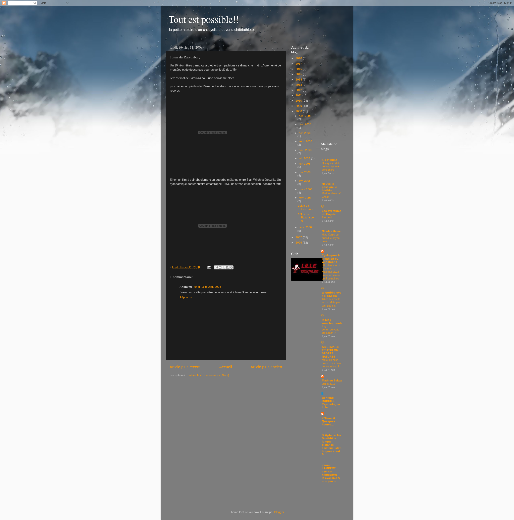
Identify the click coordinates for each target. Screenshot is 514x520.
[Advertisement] (332, 494)
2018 (299, 58)
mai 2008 (305, 172)
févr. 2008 (305, 197)
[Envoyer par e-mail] (216, 267)
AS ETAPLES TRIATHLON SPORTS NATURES (330, 352)
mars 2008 (305, 189)
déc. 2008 (305, 115)
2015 (299, 74)
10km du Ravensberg (306, 217)
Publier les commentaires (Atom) (208, 375)
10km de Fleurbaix (305, 207)
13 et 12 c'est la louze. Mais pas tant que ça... (331, 302)
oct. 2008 (305, 133)
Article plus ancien (266, 367)
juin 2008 (304, 163)
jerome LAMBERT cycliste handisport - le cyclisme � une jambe (331, 473)
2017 (299, 63)
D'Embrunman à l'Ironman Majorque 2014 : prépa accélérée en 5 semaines (331, 272)
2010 (299, 100)
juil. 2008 (305, 158)
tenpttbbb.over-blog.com (331, 294)
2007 (299, 237)
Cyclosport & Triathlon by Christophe (331, 258)
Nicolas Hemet (332, 231)
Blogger (279, 512)
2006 (299, 242)
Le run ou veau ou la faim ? (330, 331)
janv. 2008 (305, 227)
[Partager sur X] (224, 267)
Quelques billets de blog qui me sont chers (331, 166)
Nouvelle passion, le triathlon (329, 187)
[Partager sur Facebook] (228, 267)
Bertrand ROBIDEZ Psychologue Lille (331, 402)
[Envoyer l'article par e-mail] (209, 267)
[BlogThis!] (220, 267)
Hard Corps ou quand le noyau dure (331, 238)
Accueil (225, 367)
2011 (299, 95)
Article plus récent (185, 367)
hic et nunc (329, 159)
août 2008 (305, 150)
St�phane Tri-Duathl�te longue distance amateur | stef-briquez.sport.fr (332, 445)
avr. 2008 (305, 180)
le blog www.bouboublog (332, 323)
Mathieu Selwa (332, 380)
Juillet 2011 (328, 383)
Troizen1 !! (328, 217)
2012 (299, 90)
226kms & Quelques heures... (328, 421)
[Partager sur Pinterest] (231, 267)
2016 (299, 68)
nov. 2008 (305, 124)
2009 (299, 105)
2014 (299, 79)
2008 (299, 111)
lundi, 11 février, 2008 (207, 286)
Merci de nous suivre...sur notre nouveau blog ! (332, 363)
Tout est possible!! (204, 18)
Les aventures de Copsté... (331, 212)
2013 (299, 84)
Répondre (185, 297)
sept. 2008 (305, 141)
